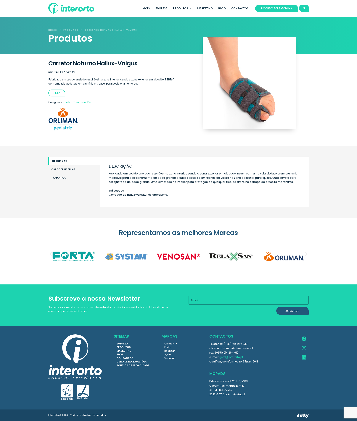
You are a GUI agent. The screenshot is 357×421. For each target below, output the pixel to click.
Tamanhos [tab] (58, 177)
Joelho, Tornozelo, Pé (77, 102)
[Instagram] (304, 348)
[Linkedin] (304, 357)
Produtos (70, 29)
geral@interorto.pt (231, 357)
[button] (50, 253)
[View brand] (63, 129)
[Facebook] (304, 339)
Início (52, 29)
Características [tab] (63, 169)
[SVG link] (303, 416)
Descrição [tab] (59, 161)
